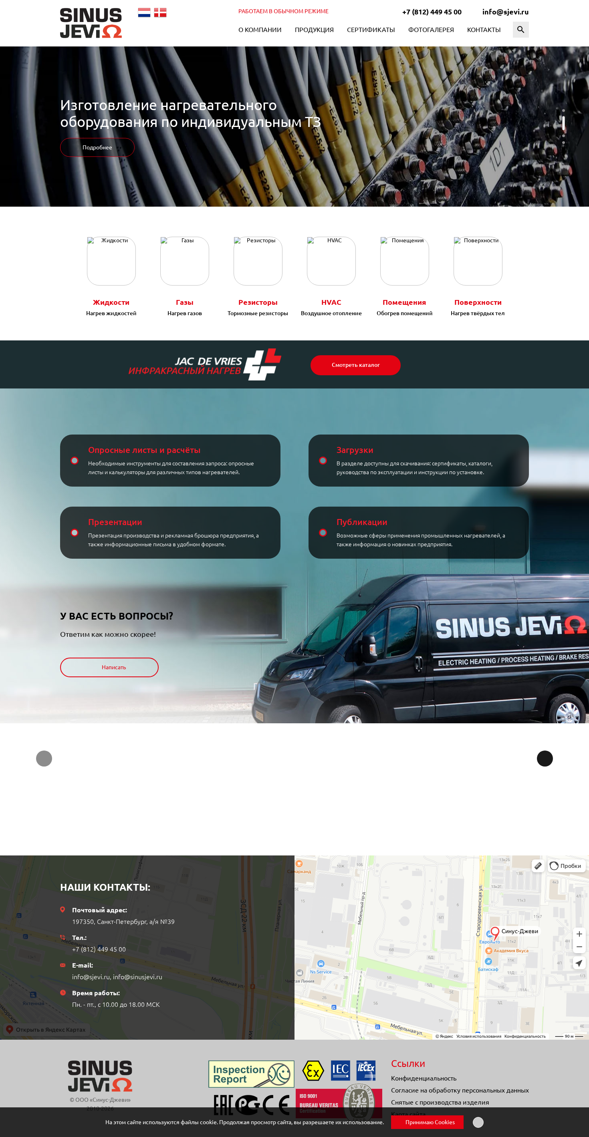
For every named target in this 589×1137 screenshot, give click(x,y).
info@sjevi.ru (505, 12)
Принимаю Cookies (429, 1122)
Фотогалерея (431, 29)
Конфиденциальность (423, 1078)
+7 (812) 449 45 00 (432, 12)
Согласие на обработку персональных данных (460, 1090)
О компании (260, 29)
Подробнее (97, 147)
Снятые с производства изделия (440, 1102)
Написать (113, 667)
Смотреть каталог (356, 365)
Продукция (314, 29)
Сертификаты (371, 29)
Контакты (484, 29)
